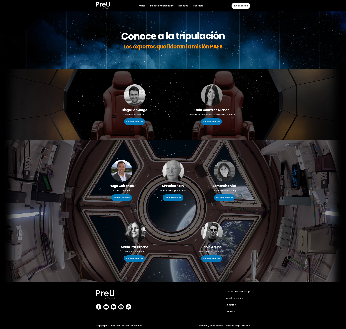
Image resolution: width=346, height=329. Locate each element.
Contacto (231, 311)
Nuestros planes (234, 298)
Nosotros (231, 304)
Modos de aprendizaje (238, 291)
